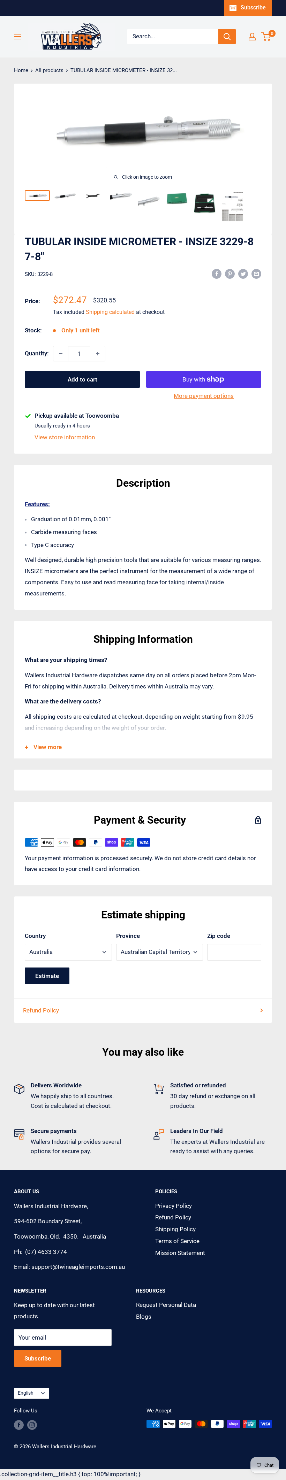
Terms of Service (177, 1241)
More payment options (204, 395)
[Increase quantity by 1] (97, 353)
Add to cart (82, 379)
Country (35, 935)
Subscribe (253, 7)
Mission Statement (180, 1252)
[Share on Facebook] (216, 273)
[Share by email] (256, 273)
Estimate (47, 975)
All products (49, 70)
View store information (65, 437)
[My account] (252, 36)
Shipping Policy (175, 1229)
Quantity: (37, 353)
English (25, 1393)
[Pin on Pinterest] (230, 273)
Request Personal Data (166, 1304)
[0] (266, 36)
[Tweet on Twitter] (243, 273)
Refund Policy (41, 1010)
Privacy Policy (173, 1205)
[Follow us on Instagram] (32, 1425)
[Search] (227, 36)
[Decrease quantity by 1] (60, 353)
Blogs (143, 1316)
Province (128, 935)
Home (21, 70)
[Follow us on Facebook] (19, 1425)
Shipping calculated (110, 312)
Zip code (218, 935)
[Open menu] (17, 36)
